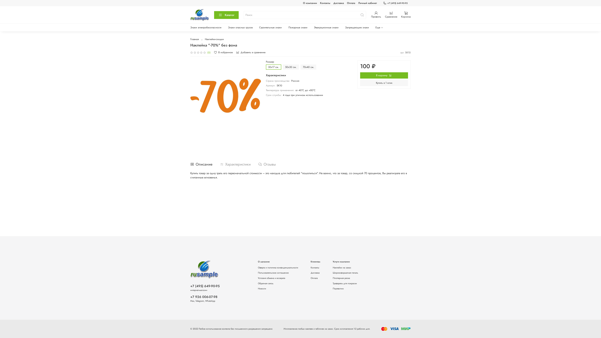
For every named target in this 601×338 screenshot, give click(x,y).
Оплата (351, 3)
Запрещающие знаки (357, 27)
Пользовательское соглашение (273, 272)
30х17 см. (273, 67)
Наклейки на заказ (342, 267)
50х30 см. (291, 67)
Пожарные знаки (297, 27)
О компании (310, 3)
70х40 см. (308, 67)
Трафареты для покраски (345, 283)
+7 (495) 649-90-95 (397, 3)
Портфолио (338, 288)
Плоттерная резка (341, 278)
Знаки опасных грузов (240, 27)
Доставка (338, 3)
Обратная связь (265, 283)
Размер (270, 61)
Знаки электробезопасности (205, 27)
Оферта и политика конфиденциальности (278, 267)
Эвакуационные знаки (326, 27)
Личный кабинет (367, 3)
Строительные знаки (270, 27)
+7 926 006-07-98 (203, 296)
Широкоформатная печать (345, 272)
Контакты (325, 3)
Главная (194, 39)
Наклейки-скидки (214, 39)
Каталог (229, 15)
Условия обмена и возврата (271, 278)
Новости (262, 288)
